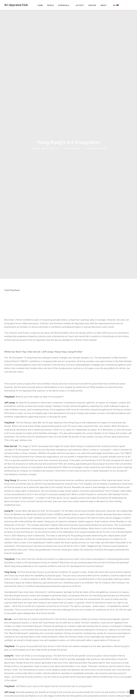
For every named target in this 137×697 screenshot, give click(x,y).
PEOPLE (50, 5)
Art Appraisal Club (96, 148)
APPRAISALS (63, 5)
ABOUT (103, 5)
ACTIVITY (80, 5)
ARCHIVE (92, 5)
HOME (40, 5)
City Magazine (73, 148)
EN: (114, 5)
